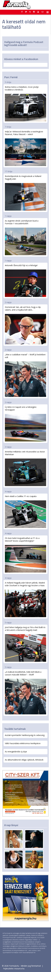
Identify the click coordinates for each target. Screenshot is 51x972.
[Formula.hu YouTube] (38, 12)
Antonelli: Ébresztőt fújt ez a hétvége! (21, 265)
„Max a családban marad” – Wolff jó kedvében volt (25, 356)
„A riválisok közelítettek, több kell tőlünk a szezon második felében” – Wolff (23, 673)
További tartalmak (15, 729)
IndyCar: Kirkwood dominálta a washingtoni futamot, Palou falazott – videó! (24, 133)
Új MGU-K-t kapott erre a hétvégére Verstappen (20, 408)
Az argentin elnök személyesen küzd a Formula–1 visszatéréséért (21, 222)
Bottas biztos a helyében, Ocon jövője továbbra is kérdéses (22, 88)
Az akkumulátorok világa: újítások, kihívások (24, 759)
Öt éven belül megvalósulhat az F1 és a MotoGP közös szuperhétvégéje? (22, 539)
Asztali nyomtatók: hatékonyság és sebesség (24, 735)
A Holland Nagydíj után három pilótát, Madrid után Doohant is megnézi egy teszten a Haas (25, 584)
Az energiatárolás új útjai (16, 751)
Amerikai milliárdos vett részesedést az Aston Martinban (25, 453)
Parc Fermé (11, 77)
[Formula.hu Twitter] (26, 12)
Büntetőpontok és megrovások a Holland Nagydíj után (23, 177)
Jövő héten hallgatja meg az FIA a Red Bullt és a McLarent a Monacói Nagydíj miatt (25, 628)
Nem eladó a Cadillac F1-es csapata (20, 496)
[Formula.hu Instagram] (34, 12)
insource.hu (19, 968)
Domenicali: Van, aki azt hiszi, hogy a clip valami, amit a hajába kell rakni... (23, 308)
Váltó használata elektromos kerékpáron (23, 743)
